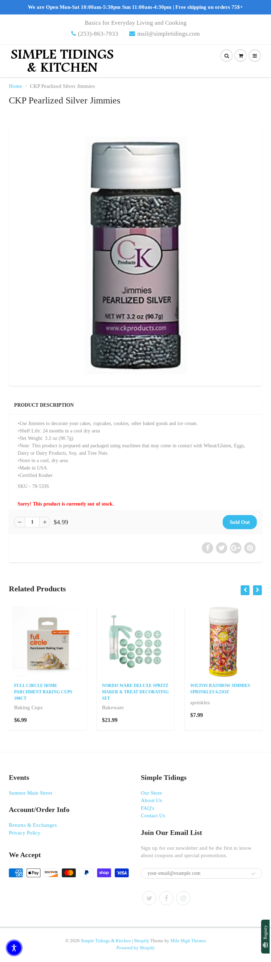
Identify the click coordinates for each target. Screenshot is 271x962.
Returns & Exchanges (33, 825)
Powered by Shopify (135, 947)
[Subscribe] (253, 873)
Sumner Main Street (30, 793)
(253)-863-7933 (98, 33)
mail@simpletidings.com (168, 33)
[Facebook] (166, 898)
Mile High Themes (188, 940)
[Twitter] (149, 898)
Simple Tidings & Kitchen (106, 940)
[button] (14, 947)
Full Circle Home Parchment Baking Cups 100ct (43, 692)
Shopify (141, 940)
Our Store (151, 793)
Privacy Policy (25, 833)
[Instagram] (183, 898)
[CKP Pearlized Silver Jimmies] (135, 255)
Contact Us (153, 815)
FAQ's (147, 808)
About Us (151, 800)
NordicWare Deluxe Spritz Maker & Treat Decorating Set (135, 692)
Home (15, 86)
